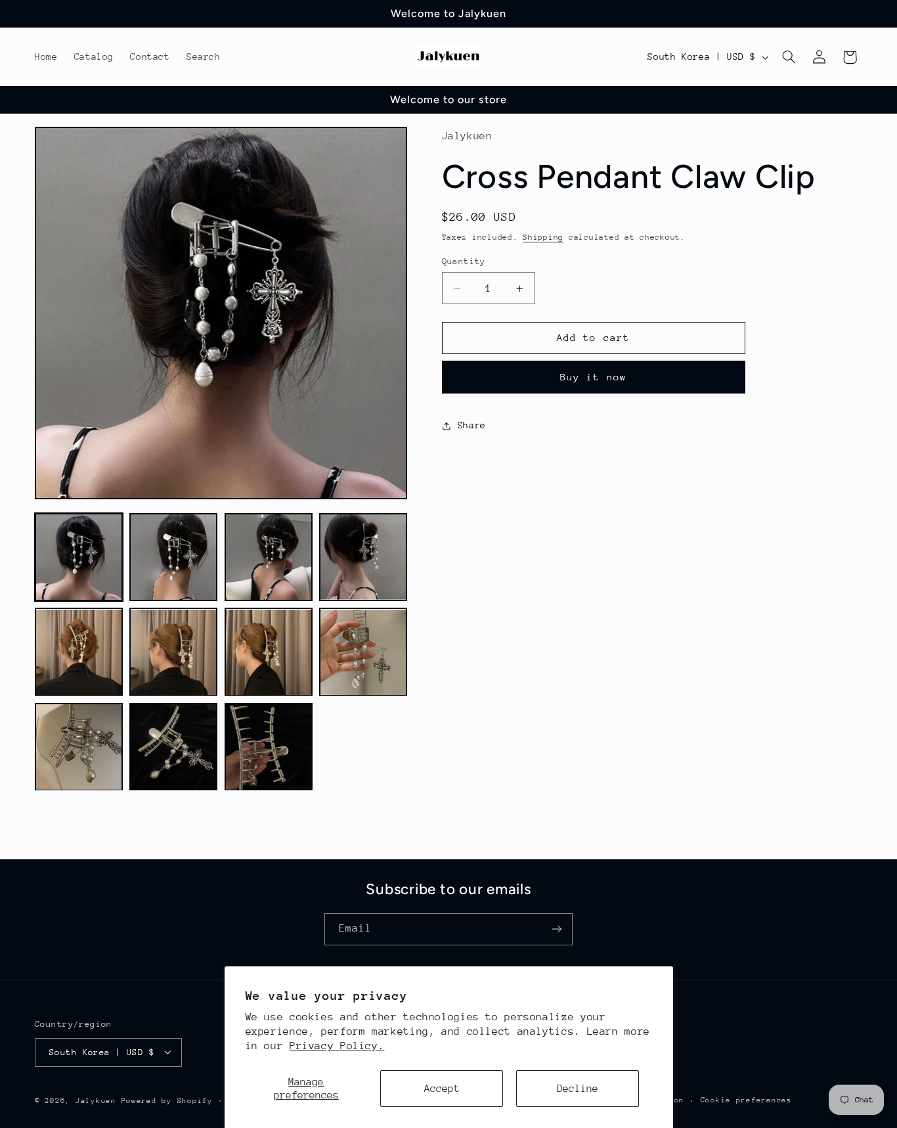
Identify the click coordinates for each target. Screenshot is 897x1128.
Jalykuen (96, 1100)
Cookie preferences (746, 1100)
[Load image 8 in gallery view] (363, 652)
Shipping (543, 237)
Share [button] (472, 425)
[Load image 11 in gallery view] (269, 747)
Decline (577, 1088)
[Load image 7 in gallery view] (269, 652)
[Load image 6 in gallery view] (173, 652)
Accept (442, 1088)
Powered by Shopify (167, 1100)
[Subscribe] (557, 929)
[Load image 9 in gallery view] (79, 747)
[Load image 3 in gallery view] (269, 557)
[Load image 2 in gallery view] (173, 557)
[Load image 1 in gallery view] (79, 557)
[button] (789, 57)
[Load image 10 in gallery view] (173, 747)
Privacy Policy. (337, 1046)
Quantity (464, 261)
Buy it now (593, 377)
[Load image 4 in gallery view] (363, 557)
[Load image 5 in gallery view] (79, 652)
